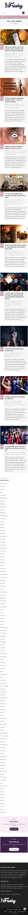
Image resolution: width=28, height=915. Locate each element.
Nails (3, 715)
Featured (4, 586)
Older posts (4, 478)
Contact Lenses (8, 152)
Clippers (3, 539)
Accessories (4, 483)
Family (3, 580)
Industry (3, 662)
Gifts (3, 609)
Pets (3, 730)
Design (3, 562)
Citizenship (4, 536)
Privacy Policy (14, 913)
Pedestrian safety (9, 56)
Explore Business (14, 849)
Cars (3, 521)
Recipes (3, 741)
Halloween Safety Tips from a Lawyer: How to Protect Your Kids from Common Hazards (14, 48)
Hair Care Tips (5, 627)
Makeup (3, 689)
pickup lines (18, 354)
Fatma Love (8, 53)
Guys (3, 621)
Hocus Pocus (13, 203)
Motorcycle (4, 703)
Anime (3, 489)
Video (3, 806)
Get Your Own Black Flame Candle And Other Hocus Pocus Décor (15, 195)
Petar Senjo (8, 200)
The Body (4, 780)
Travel (3, 794)
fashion (17, 106)
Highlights (4, 642)
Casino (3, 524)
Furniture (4, 595)
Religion (3, 747)
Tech (3, 774)
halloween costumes (20, 454)
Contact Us (10, 911)
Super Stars (4, 771)
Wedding (4, 812)
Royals (3, 750)
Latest (15, 911)
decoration (12, 254)
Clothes (3, 542)
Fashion (21, 104)
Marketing (4, 691)
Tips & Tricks (4, 785)
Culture (3, 559)
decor (19, 201)
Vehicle (3, 803)
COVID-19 (4, 551)
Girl (2, 612)
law (16, 54)
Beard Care (4, 498)
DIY (2, 565)
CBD (3, 527)
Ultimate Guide (21, 152)
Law (3, 671)
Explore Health (14, 829)
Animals (3, 486)
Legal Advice (4, 674)
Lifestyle (3, 680)
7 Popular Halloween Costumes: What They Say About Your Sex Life (15, 448)
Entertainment (5, 574)
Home (19, 200)
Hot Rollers (4, 656)
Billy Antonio (8, 150)
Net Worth (4, 718)
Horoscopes (4, 653)
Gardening (4, 606)
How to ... (20, 251)
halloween (12, 54)
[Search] (23, 13)
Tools (3, 788)
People (3, 727)
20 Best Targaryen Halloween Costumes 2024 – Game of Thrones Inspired (14, 100)
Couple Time (4, 548)
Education (4, 571)
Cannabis (4, 518)
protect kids (16, 56)
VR (2, 809)
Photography (4, 733)
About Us (5, 911)
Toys (3, 791)
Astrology (4, 495)
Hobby (3, 647)
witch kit (18, 304)
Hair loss (4, 633)
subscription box (8, 304)
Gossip (3, 615)
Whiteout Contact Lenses (10, 154)
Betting (3, 504)
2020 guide (15, 253)
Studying (4, 765)
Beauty (3, 501)
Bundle (11, 201)
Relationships (8, 302)
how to (22, 254)
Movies (3, 706)
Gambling (4, 600)
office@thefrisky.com (8, 891)
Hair (3, 624)
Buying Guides (5, 515)
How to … (4, 659)
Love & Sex (20, 301)
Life (2, 677)
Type (3, 797)
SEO (3, 753)
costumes (12, 106)
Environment (4, 577)
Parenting (20, 53)
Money (3, 700)
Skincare (4, 759)
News (3, 721)
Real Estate (4, 738)
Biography (4, 506)
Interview (4, 668)
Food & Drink (4, 592)
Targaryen (17, 107)
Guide (3, 618)
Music (3, 712)
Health (3, 639)
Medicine (4, 694)
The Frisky (8, 301)
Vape (3, 800)
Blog (3, 509)
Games (3, 603)
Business (4, 512)
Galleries (4, 598)
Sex (12, 356)
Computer (4, 545)
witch (14, 304)
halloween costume (9, 404)
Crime (3, 553)
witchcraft (7, 306)
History (3, 644)
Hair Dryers (4, 630)
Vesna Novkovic (9, 104)
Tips (3, 783)
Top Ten (16, 356)
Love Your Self (5, 686)
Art (2, 492)
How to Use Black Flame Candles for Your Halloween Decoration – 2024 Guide (15, 247)
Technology (4, 777)
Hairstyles (4, 636)
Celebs (3, 530)
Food (3, 589)
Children (3, 533)
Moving (3, 709)
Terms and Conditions (22, 911)
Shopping (4, 756)
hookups (16, 404)
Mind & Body (4, 697)
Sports (3, 762)
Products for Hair (5, 736)
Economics (4, 568)
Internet (3, 665)
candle (15, 201)
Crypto (3, 556)
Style (19, 150)
